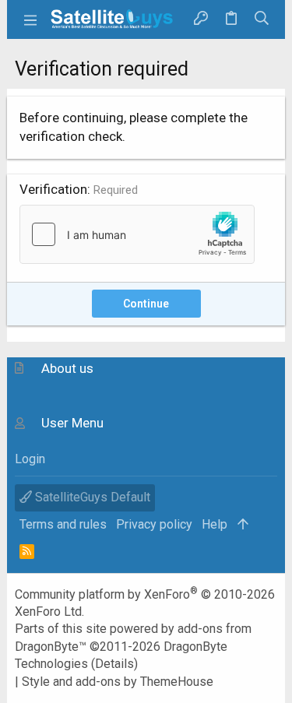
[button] (30, 19)
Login (30, 459)
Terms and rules (63, 524)
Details (114, 663)
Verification (53, 189)
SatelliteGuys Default (91, 497)
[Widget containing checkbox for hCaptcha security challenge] (137, 234)
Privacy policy (154, 524)
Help (214, 524)
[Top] (243, 524)
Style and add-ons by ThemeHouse (117, 681)
